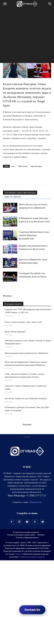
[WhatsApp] (6, 178)
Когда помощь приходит (15, 332)
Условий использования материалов (31, 557)
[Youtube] (43, 522)
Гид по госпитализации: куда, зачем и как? (24, 322)
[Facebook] (26, 178)
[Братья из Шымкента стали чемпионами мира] (10, 263)
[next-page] (9, 287)
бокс (13, 166)
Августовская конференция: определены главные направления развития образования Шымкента (26, 363)
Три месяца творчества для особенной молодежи (26, 398)
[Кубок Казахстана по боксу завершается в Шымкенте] (10, 208)
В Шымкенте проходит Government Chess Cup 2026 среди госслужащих (27, 408)
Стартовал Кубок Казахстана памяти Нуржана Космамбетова (34, 235)
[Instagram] (19, 522)
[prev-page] (4, 287)
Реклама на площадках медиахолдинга (21, 535)
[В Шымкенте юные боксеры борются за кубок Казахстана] (10, 221)
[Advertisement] (27, 36)
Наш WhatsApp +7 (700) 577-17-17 (27, 495)
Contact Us (32, 609)
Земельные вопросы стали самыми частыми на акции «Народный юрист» (28, 342)
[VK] (19, 178)
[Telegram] (12, 178)
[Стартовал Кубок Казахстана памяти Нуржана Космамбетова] (10, 235)
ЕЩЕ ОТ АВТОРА (13, 197)
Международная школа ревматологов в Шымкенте (26, 353)
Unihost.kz (18, 554)
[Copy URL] (39, 178)
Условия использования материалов (26, 532)
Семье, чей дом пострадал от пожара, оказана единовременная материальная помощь (24, 375)
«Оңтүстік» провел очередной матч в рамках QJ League (25, 387)
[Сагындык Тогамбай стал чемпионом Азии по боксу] (10, 277)
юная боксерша (36, 166)
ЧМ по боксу (23, 166)
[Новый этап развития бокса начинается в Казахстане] (10, 249)
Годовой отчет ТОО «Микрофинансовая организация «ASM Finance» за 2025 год (28, 311)
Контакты (40, 535)
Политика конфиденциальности (27, 538)
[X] (32, 178)
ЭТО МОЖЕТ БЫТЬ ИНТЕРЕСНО (20, 193)
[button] (5, 4)
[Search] (50, 4)
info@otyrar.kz (35, 502)
